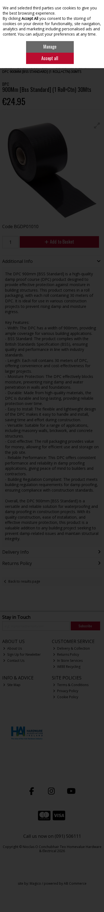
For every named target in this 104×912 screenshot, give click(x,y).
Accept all (49, 58)
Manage (49, 46)
